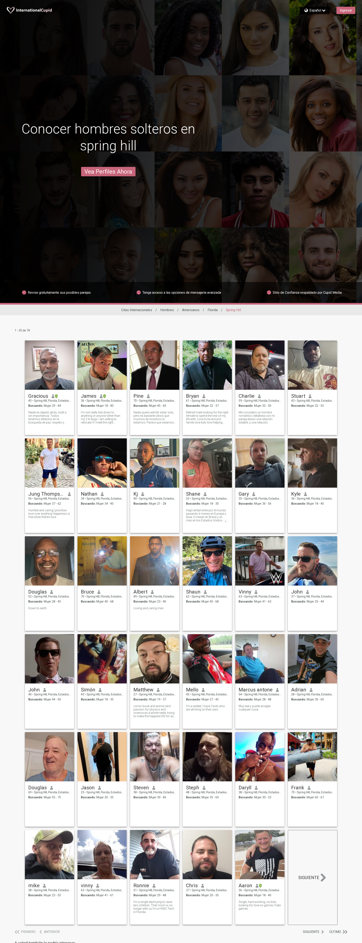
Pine (138, 396)
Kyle (296, 494)
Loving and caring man (148, 608)
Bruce (87, 592)
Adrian (298, 690)
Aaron (245, 885)
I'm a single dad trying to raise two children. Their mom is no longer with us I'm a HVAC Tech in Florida (153, 907)
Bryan (192, 396)
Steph (192, 788)
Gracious (38, 396)
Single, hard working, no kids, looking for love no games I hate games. (260, 905)
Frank (297, 788)
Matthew (143, 690)
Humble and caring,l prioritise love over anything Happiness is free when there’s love (49, 514)
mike (34, 885)
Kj (135, 494)
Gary (244, 494)
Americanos (190, 310)
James (88, 396)
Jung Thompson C (46, 494)
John (297, 592)
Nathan (89, 494)
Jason (88, 788)
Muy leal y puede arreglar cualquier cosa (255, 707)
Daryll (245, 788)
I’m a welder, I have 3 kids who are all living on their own (205, 707)
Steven (141, 788)
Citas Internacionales (136, 310)
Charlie (247, 396)
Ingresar (346, 10)
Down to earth (37, 608)
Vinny (245, 592)
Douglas (37, 592)
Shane (193, 494)
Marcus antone (256, 690)
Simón (88, 690)
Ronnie (141, 885)
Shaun (193, 592)
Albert (140, 592)
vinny (87, 885)
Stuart (298, 396)
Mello (192, 690)
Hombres (167, 310)
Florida (213, 310)
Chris (192, 885)
